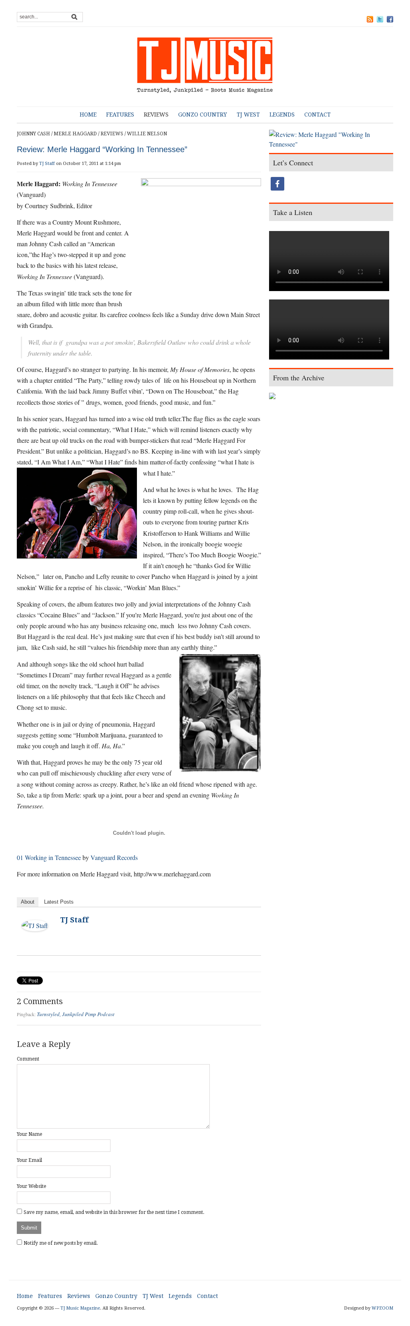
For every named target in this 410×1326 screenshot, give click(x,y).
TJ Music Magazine (80, 1308)
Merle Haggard (75, 134)
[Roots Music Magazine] (205, 66)
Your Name (29, 1134)
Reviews (156, 114)
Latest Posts (59, 902)
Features (120, 114)
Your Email (29, 1160)
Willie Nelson (147, 134)
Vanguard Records (114, 857)
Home (88, 114)
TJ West (248, 114)
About (27, 902)
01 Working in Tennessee (49, 857)
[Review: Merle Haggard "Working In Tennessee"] (331, 140)
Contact (317, 114)
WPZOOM (382, 1308)
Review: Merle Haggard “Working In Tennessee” (102, 149)
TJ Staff (47, 163)
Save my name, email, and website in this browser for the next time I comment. (114, 1212)
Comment (28, 1059)
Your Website (31, 1186)
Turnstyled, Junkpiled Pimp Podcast (76, 1014)
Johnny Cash (33, 134)
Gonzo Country (202, 114)
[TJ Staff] (35, 924)
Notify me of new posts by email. (61, 1243)
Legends (282, 114)
